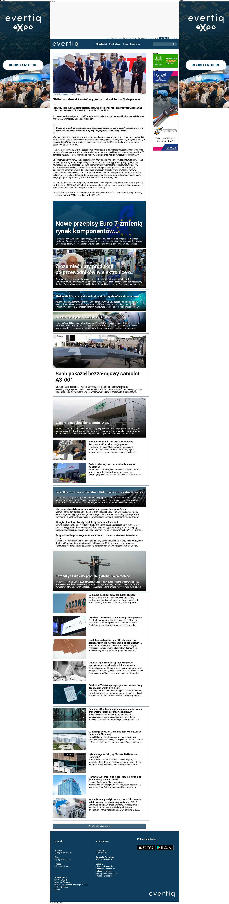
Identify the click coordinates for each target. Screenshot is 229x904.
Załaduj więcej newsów (99, 826)
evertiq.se (173, 38)
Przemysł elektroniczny (61, 94)
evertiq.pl (164, 38)
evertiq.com (112, 38)
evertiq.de (123, 38)
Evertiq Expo (114, 44)
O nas (125, 44)
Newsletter (135, 44)
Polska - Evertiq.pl (103, 871)
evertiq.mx (153, 38)
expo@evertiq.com (62, 859)
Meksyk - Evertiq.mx (104, 859)
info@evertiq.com (62, 866)
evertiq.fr (143, 38)
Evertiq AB (65, 44)
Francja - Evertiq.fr (104, 876)
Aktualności (101, 44)
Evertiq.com (101, 853)
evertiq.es (133, 38)
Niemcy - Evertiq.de (104, 866)
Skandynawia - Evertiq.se (107, 873)
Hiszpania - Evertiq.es (105, 868)
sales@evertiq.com (62, 853)
